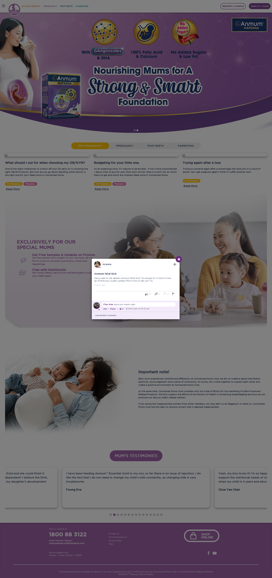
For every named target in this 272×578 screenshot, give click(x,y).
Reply (113, 309)
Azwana (106, 264)
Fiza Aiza (108, 304)
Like (105, 309)
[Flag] (173, 294)
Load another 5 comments (105, 315)
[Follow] (174, 264)
